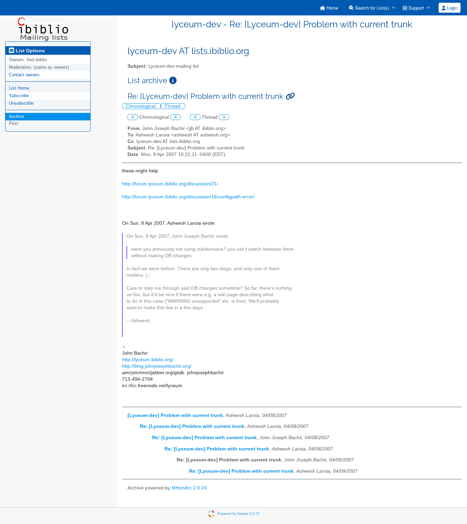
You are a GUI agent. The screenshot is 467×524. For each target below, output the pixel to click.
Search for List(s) (371, 7)
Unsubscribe (21, 103)
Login (451, 7)
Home (331, 7)
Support (415, 7)
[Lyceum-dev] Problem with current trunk (175, 415)
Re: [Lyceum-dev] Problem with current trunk (192, 426)
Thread (173, 106)
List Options (29, 50)
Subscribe (19, 95)
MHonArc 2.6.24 (189, 487)
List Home (19, 88)
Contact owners (24, 74)
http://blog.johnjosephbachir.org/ (156, 366)
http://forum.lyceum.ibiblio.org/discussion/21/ (170, 183)
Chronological (141, 106)
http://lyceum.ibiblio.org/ (147, 359)
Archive (16, 116)
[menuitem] (329, 7)
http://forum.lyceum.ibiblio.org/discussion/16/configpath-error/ (188, 196)
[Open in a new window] (173, 80)
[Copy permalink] (290, 96)
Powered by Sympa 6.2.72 (238, 513)
